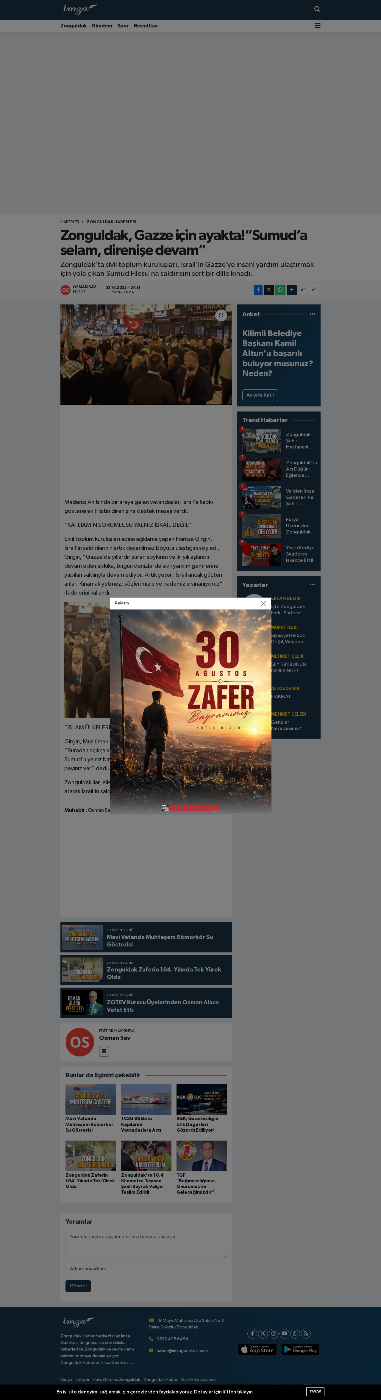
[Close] (263, 603)
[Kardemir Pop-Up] (190, 712)
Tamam (315, 1391)
